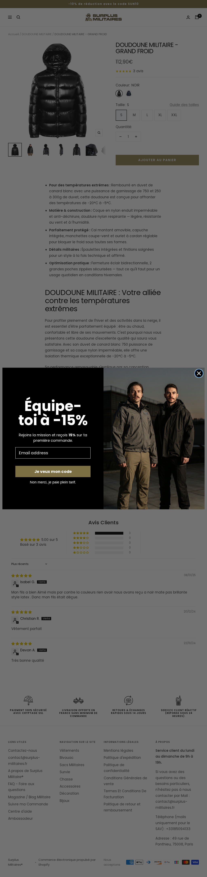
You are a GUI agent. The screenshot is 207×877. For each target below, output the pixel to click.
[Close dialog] (199, 373)
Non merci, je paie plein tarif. (53, 482)
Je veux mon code (53, 471)
